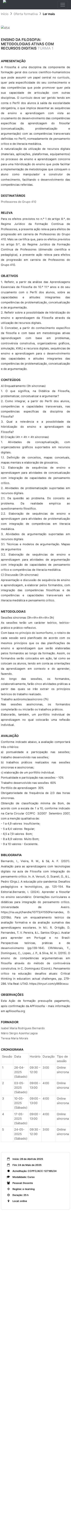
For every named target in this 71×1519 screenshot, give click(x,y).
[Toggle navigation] (62, 4)
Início (5, 14)
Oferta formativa (26, 14)
